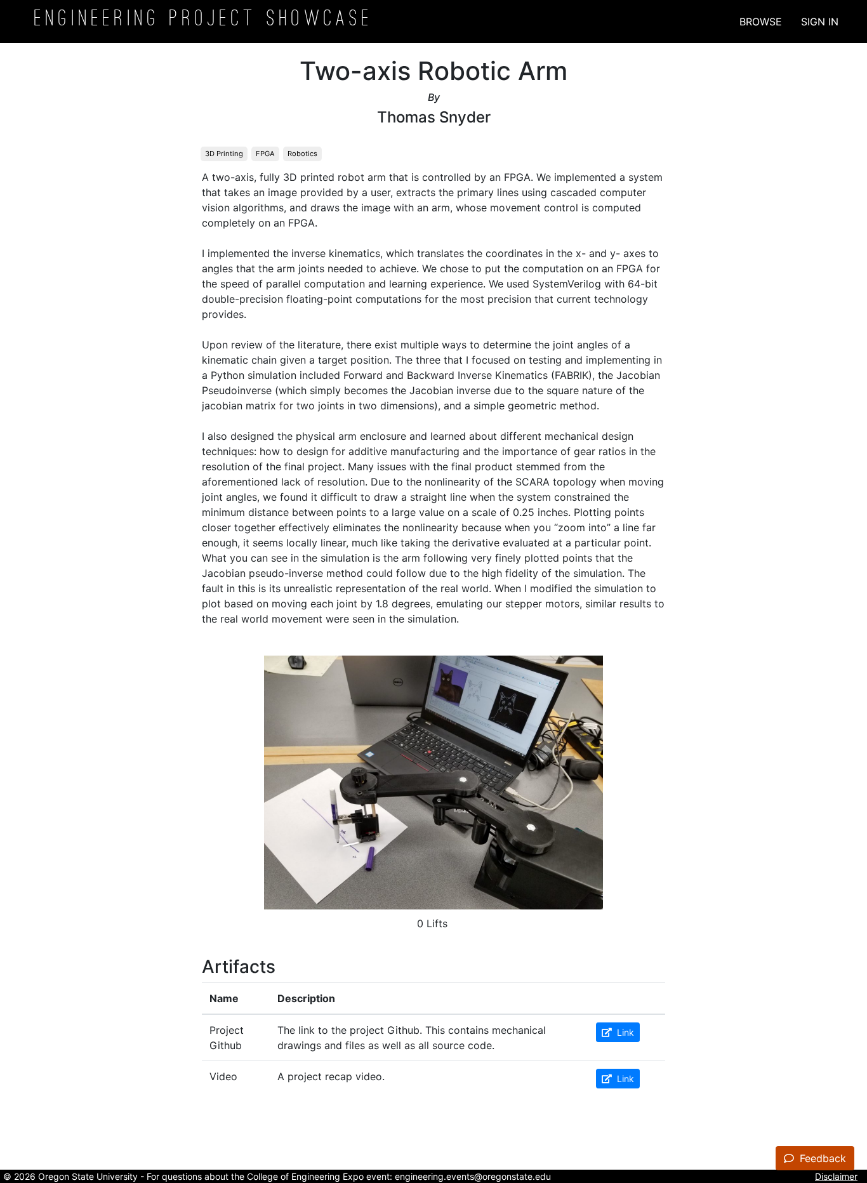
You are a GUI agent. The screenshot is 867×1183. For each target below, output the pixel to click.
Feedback (821, 1158)
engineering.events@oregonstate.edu (473, 1176)
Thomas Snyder (434, 117)
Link (623, 1032)
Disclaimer (836, 1176)
